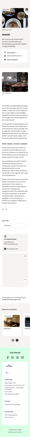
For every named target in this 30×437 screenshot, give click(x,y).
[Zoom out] (25, 284)
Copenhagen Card (10, 383)
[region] (15, 270)
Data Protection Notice (15, 432)
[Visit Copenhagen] (9, 365)
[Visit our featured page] (17, 357)
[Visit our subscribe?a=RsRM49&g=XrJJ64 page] (22, 357)
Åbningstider (11, 52)
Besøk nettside (11, 59)
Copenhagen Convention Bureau (15, 385)
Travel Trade (8, 391)
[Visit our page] (12, 357)
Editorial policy (9, 417)
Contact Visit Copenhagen (13, 404)
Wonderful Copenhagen (12, 394)
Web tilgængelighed (11, 415)
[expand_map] (25, 256)
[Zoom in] (25, 279)
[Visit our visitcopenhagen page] (7, 357)
